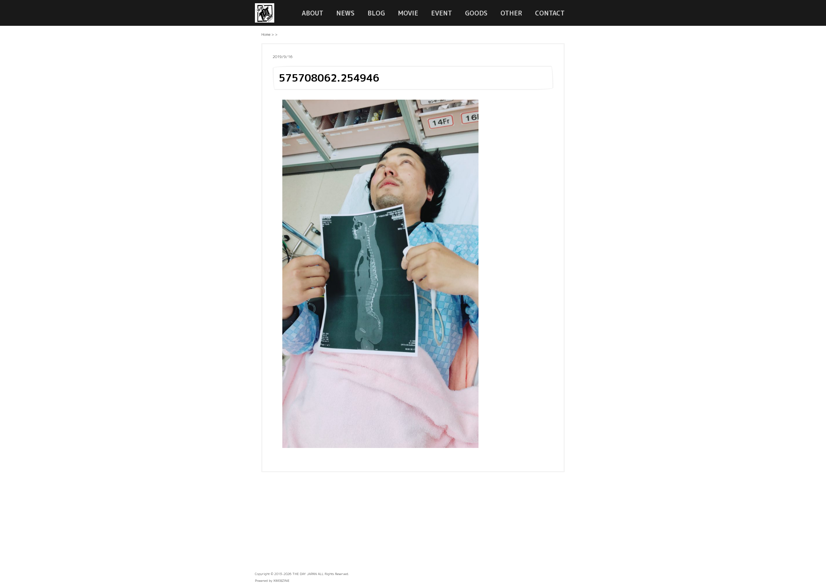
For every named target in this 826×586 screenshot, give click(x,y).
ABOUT (312, 12)
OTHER (511, 12)
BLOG (376, 12)
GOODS (476, 12)
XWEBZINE (281, 580)
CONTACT (550, 12)
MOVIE (408, 12)
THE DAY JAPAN (304, 573)
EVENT (441, 12)
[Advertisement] (413, 524)
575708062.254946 (329, 78)
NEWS (345, 12)
